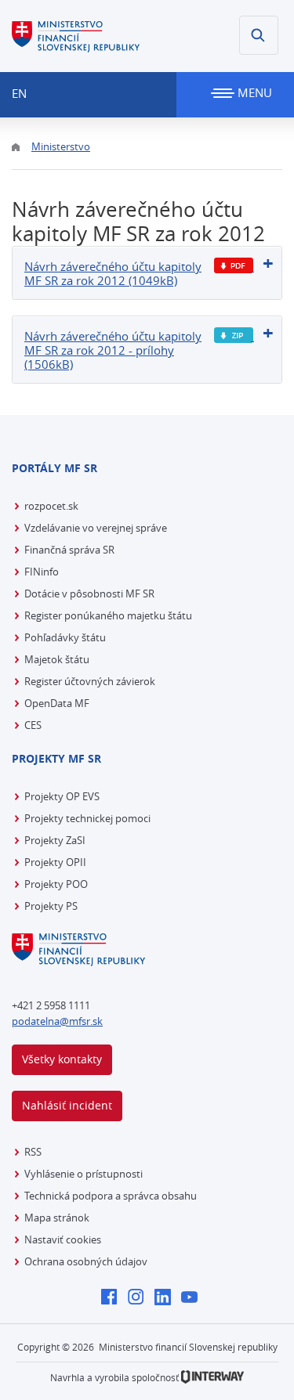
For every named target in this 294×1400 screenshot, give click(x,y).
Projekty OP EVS (62, 796)
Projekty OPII (55, 862)
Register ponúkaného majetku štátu (108, 615)
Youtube (193, 1298)
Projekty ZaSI (54, 840)
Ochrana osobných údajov (85, 1261)
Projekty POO (56, 884)
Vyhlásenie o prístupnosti (83, 1174)
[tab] (147, 273)
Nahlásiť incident (67, 1105)
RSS (33, 1152)
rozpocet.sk (51, 506)
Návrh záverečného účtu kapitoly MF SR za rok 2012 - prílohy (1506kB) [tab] (112, 350)
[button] (258, 35)
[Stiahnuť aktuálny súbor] (234, 266)
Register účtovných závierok (89, 681)
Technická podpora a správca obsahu (110, 1196)
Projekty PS (51, 906)
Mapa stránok (56, 1218)
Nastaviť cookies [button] (62, 1239)
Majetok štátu (56, 659)
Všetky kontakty (62, 1059)
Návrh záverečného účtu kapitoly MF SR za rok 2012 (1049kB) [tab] (112, 273)
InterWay (212, 1377)
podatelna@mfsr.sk (57, 1021)
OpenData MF (56, 703)
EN (19, 93)
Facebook (113, 1298)
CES (33, 725)
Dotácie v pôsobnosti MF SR (89, 593)
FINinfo (41, 572)
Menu (253, 92)
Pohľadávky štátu (65, 637)
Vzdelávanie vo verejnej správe (95, 528)
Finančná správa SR (69, 550)
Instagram (140, 1298)
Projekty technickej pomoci (87, 818)
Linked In (166, 1298)
